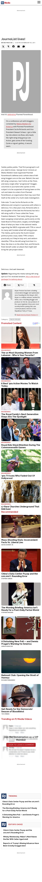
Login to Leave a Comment (21, 745)
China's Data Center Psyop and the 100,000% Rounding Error (19, 574)
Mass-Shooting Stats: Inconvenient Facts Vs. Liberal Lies (19, 541)
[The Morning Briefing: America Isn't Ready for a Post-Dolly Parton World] (21, 594)
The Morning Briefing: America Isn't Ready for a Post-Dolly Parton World (20, 608)
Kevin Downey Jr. (7, 545)
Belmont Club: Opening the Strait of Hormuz (20, 676)
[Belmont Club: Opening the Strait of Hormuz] (21, 661)
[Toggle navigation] (39, 3)
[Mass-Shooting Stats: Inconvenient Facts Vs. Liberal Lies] (21, 526)
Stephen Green (6, 578)
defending (12, 114)
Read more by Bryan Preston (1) (27, 315)
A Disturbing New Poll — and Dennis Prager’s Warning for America (19, 642)
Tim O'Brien (5, 714)
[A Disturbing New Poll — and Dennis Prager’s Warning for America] (21, 627)
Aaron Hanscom (7, 646)
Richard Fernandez (8, 680)
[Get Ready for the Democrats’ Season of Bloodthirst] (21, 695)
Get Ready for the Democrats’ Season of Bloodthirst (17, 710)
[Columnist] (8, 294)
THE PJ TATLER (15, 319)
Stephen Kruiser (7, 612)
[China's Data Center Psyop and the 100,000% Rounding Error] (21, 560)
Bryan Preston (7, 43)
